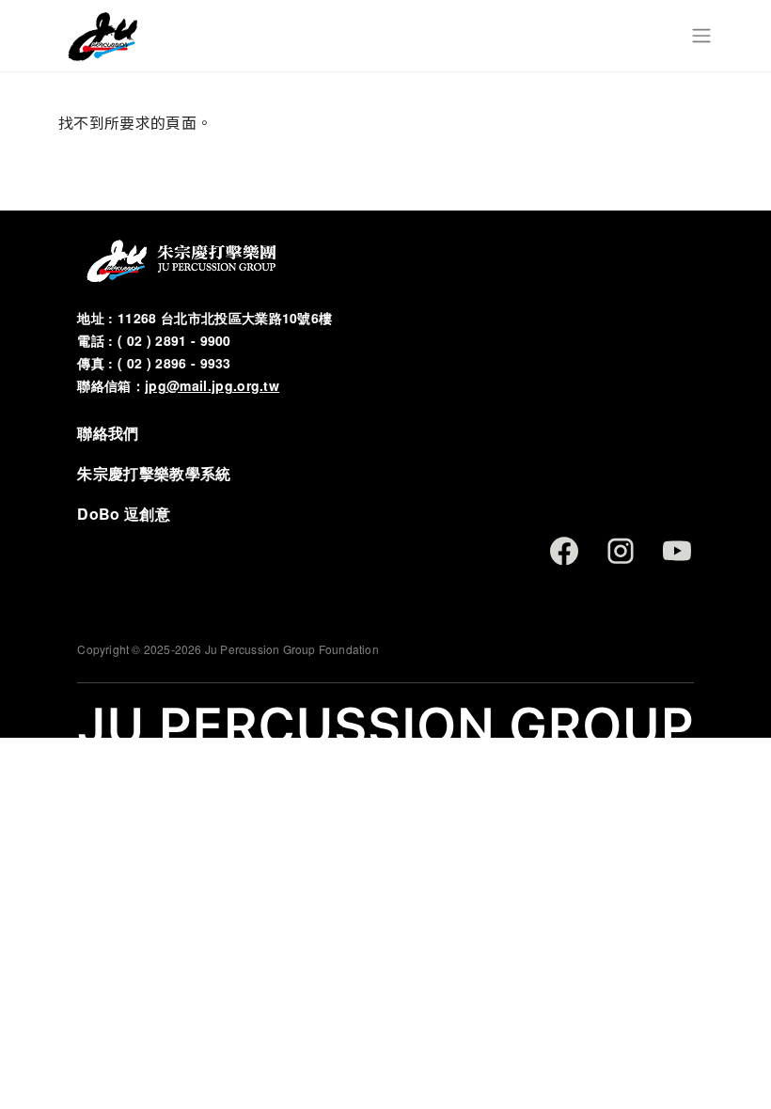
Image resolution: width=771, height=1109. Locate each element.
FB (564, 551)
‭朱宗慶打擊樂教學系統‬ (153, 473)
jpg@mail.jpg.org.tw (212, 386)
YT (677, 551)
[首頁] (102, 36)
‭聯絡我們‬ (107, 433)
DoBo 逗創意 (123, 513)
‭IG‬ (620, 551)
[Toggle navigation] (701, 35)
